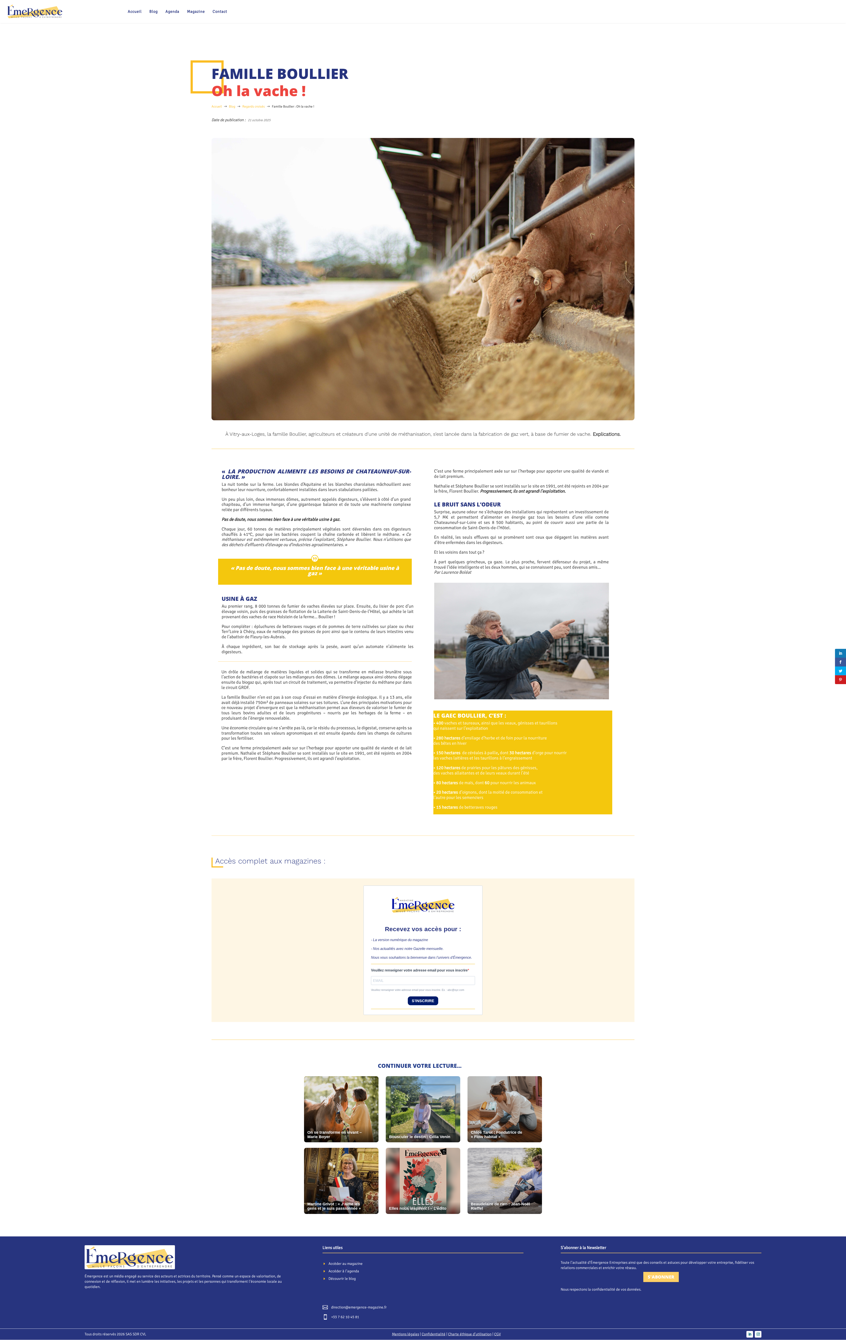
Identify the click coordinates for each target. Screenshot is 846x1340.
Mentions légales (405, 1334)
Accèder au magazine (345, 1263)
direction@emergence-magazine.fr (359, 1307)
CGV (497, 1334)
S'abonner (661, 1277)
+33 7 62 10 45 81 (345, 1317)
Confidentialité (433, 1334)
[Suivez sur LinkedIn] (749, 1334)
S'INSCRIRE (423, 1001)
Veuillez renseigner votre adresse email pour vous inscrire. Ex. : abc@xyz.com (417, 990)
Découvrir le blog (342, 1278)
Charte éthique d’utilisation (470, 1334)
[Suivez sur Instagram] (758, 1334)
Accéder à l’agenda (343, 1271)
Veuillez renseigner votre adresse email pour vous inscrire (419, 970)
